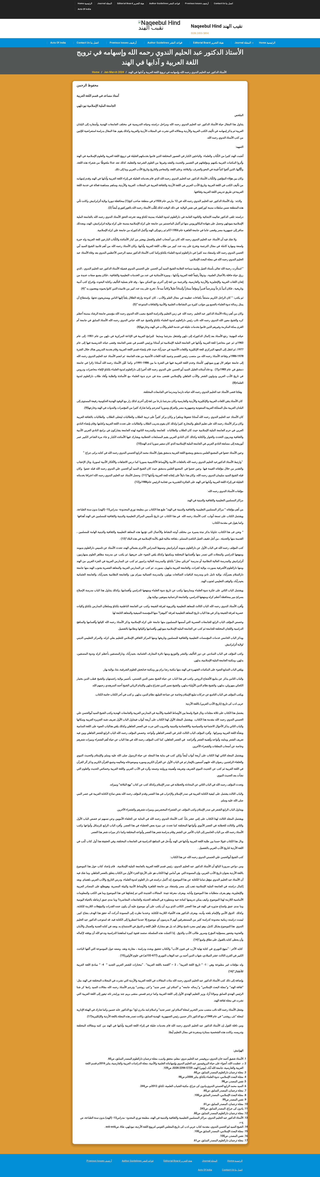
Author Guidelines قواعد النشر (164, 3)
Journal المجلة (104, 3)
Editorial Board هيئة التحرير (130, 3)
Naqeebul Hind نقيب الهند (216, 26)
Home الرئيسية (85, 3)
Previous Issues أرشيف (197, 3)
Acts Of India (84, 9)
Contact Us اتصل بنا (223, 3)
